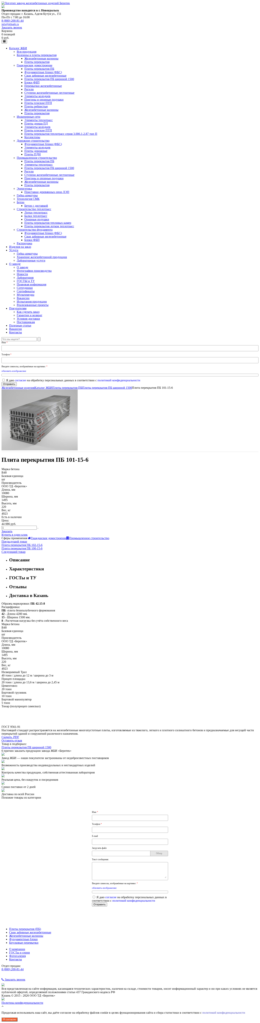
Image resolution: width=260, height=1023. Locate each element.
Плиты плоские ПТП (38, 103)
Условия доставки (28, 318)
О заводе (15, 263)
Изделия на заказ (20, 246)
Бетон (20, 202)
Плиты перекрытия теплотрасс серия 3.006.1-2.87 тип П (60, 133)
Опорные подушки (36, 219)
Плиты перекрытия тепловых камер (47, 222)
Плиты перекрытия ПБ (39, 68)
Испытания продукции (32, 301)
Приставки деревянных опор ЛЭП (46, 192)
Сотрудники (25, 287)
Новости (22, 274)
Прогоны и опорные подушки (44, 99)
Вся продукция (26, 51)
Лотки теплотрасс (36, 212)
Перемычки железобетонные (43, 85)
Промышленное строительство (37, 157)
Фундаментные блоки (23, 939)
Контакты (15, 332)
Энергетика (24, 188)
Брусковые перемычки (23, 942)
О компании (17, 949)
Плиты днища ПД (36, 123)
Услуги (13, 250)
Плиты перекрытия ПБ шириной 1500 (49, 79)
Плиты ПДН (32, 154)
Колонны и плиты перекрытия (37, 55)
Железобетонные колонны (41, 58)
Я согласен (9, 1019)
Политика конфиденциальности (22, 1002)
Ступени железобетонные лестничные (49, 92)
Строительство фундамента (35, 229)
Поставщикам (26, 322)
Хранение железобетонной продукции (42, 257)
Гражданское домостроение (34, 65)
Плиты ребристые (36, 106)
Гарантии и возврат (29, 315)
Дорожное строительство (33, 140)
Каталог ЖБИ (18, 48)
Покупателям (17, 308)
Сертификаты (26, 291)
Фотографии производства (34, 270)
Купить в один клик (15, 534)
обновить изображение (14, 371)
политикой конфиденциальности (118, 380)
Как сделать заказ (28, 311)
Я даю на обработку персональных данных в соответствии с (73, 380)
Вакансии (23, 298)
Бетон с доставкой (36, 205)
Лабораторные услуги (31, 260)
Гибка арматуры (27, 195)
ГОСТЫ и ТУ (26, 281)
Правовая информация (31, 284)
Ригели (29, 89)
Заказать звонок (12, 27)
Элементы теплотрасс (38, 120)
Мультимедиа (25, 294)
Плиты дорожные (35, 151)
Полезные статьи (20, 325)
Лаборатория (25, 277)
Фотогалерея (17, 956)
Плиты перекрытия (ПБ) (25, 929)
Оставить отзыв (12, 740)
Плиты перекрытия (36, 62)
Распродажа (24, 243)
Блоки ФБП (32, 82)
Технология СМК (28, 198)
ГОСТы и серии (19, 952)
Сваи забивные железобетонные (45, 75)
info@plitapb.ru (10, 24)
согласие (20, 380)
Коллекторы (32, 137)
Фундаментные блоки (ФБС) (43, 72)
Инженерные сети (28, 116)
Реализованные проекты (33, 305)
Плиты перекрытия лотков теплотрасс (49, 226)
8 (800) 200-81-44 (13, 20)
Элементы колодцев (37, 96)
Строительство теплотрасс (34, 209)
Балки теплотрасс (35, 216)
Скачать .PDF (10, 737)
